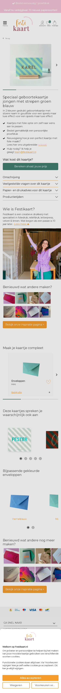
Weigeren (16, 685)
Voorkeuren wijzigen (47, 685)
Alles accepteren (30, 677)
